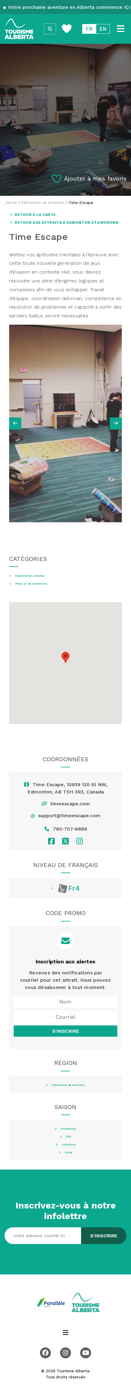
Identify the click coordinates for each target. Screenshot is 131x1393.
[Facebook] (51, 841)
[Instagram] (79, 841)
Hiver (69, 1152)
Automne (68, 1144)
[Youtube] (85, 1352)
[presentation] (15, 423)
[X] (65, 841)
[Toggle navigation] (120, 29)
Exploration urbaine (29, 575)
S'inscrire (65, 1031)
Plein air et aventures (31, 583)
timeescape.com (70, 804)
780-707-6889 (70, 829)
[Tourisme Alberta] (19, 29)
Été (68, 1136)
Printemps (68, 1128)
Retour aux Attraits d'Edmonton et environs (66, 222)
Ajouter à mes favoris (95, 178)
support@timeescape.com (69, 815)
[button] (65, 657)
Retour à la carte (35, 215)
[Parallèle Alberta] (52, 1301)
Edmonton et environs (68, 1085)
